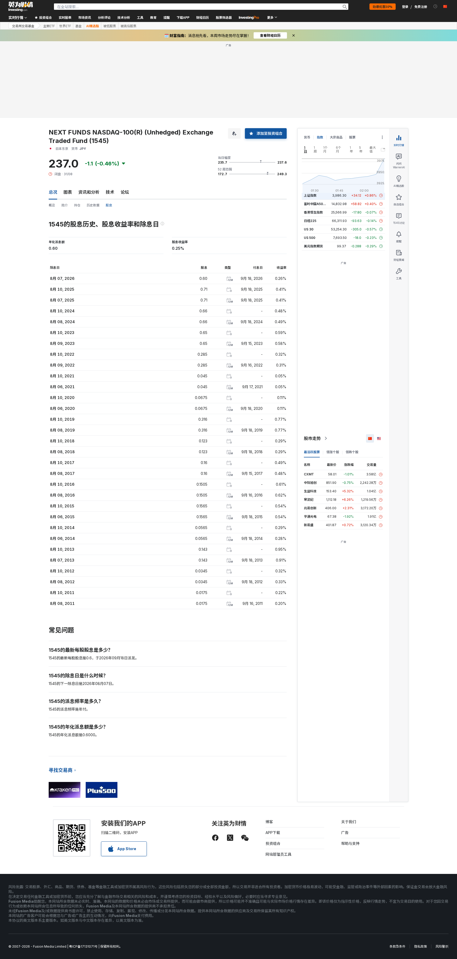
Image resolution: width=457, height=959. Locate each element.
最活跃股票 (312, 452)
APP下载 (273, 832)
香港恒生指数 (313, 212)
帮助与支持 (350, 843)
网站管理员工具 (278, 854)
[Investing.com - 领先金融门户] (20, 7)
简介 (64, 205)
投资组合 (273, 843)
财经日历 (202, 17)
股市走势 (312, 438)
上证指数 (310, 195)
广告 (345, 832)
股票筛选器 (224, 17)
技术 (110, 192)
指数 (320, 137)
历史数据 (93, 205)
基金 (78, 26)
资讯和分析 (88, 192)
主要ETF (49, 26)
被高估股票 (128, 26)
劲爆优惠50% (382, 6)
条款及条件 (397, 946)
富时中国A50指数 (316, 204)
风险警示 (442, 946)
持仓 (77, 205)
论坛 (125, 192)
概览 (52, 205)
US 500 (309, 238)
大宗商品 (336, 137)
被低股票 (109, 26)
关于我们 (348, 821)
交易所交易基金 (23, 26)
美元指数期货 (313, 246)
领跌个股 (352, 452)
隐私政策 (420, 946)
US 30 (308, 229)
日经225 (310, 221)
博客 (269, 821)
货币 (307, 137)
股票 (352, 137)
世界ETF (65, 26)
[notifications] (435, 6)
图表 (67, 192)
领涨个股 (332, 452)
